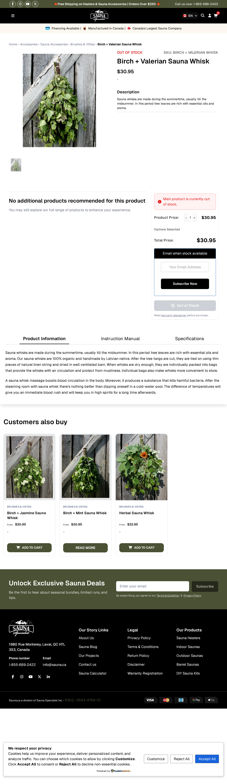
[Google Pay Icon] (196, 700)
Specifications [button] (189, 338)
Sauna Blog (88, 646)
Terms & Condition (168, 595)
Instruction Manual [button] (120, 338)
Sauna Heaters (188, 638)
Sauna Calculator (93, 673)
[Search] (203, 15)
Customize (156, 759)
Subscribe (205, 586)
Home (13, 44)
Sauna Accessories (54, 44)
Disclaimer (136, 664)
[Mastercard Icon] (166, 700)
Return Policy (138, 655)
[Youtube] (28, 4)
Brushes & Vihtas (82, 44)
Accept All (207, 759)
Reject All (182, 759)
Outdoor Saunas (189, 655)
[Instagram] (20, 4)
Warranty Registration (145, 673)
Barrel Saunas (187, 664)
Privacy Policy (192, 595)
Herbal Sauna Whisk (136, 513)
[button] (29, 547)
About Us (86, 638)
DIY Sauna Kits (188, 673)
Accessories (28, 44)
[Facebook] (13, 4)
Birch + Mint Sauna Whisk (85, 513)
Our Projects (89, 655)
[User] (209, 15)
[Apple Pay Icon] (211, 700)
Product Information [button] (44, 338)
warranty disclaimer (174, 315)
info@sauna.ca (54, 664)
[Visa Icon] (151, 700)
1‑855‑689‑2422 (22, 664)
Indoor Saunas (188, 646)
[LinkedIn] (48, 677)
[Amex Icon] (181, 700)
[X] (35, 4)
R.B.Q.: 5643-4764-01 (83, 700)
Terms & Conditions (143, 646)
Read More (85, 548)
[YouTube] (31, 677)
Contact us (87, 664)
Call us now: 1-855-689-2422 (196, 4)
